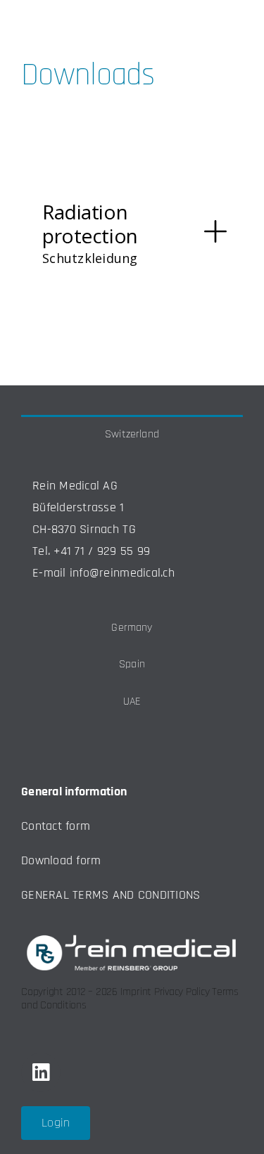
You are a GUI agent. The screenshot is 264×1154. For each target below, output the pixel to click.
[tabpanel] (132, 530)
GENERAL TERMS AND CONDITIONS (111, 895)
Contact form (55, 826)
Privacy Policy (182, 992)
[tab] (132, 433)
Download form (61, 860)
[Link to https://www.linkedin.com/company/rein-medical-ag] (41, 1072)
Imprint (135, 992)
